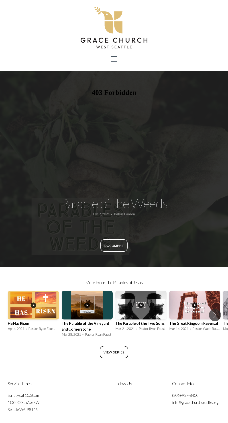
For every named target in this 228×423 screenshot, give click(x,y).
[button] (215, 315)
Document (114, 245)
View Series (114, 352)
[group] (33, 312)
